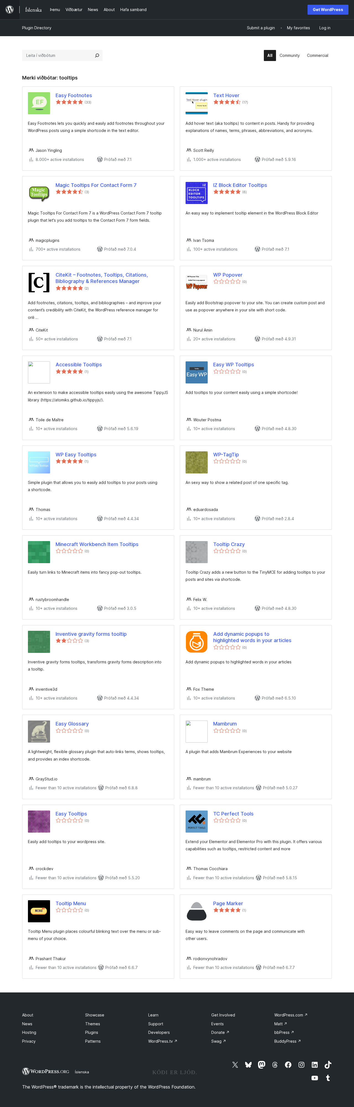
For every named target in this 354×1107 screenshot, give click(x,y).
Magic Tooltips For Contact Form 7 (96, 185)
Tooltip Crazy (229, 544)
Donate (220, 1032)
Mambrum (225, 724)
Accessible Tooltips (79, 364)
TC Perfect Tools (233, 814)
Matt (280, 1023)
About (27, 1015)
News (27, 1023)
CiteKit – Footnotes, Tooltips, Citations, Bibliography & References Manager (102, 278)
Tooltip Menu (71, 903)
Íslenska (82, 1072)
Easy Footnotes (74, 95)
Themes (92, 1023)
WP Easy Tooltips (76, 454)
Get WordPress (328, 9)
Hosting (29, 1032)
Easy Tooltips (71, 814)
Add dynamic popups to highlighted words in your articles (252, 637)
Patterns (93, 1041)
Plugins (91, 1032)
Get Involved (223, 1015)
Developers (159, 1032)
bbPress (284, 1032)
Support (155, 1023)
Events (217, 1023)
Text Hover (226, 95)
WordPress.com (291, 1015)
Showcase (94, 1015)
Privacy (29, 1041)
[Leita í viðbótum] (97, 55)
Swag (218, 1041)
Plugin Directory (36, 27)
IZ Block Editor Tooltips (240, 185)
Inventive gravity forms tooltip (91, 634)
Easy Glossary (72, 724)
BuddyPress (287, 1041)
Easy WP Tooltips (233, 364)
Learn (153, 1015)
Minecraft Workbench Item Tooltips (97, 544)
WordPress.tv (163, 1041)
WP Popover (228, 275)
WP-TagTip (226, 454)
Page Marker (228, 903)
